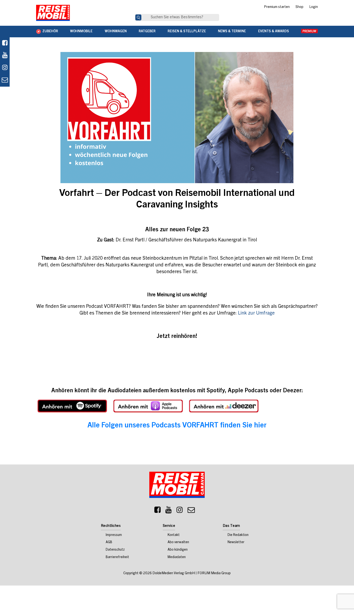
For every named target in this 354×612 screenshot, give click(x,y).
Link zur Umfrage (256, 313)
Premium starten (277, 7)
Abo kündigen (178, 550)
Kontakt (174, 535)
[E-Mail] (191, 511)
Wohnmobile (81, 31)
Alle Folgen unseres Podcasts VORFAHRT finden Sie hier (177, 425)
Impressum (114, 535)
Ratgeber (147, 31)
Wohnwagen (116, 31)
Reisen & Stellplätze (187, 31)
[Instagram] (180, 511)
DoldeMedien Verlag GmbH (173, 573)
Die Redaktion (238, 535)
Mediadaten (177, 557)
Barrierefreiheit (117, 557)
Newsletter (236, 542)
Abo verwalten (178, 542)
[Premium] (309, 31)
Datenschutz (115, 550)
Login (313, 7)
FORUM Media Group (214, 573)
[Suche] (138, 17)
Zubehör (50, 31)
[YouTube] (168, 511)
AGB (109, 542)
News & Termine (232, 31)
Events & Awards (273, 31)
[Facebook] (4, 43)
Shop (299, 7)
